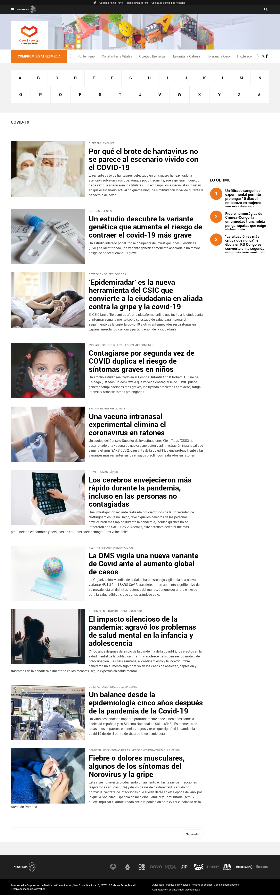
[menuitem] (86, 56)
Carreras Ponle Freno (111, 2)
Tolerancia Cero (218, 56)
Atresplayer (245, 867)
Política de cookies (202, 884)
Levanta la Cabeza (186, 56)
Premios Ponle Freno (137, 2)
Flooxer (262, 867)
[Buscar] (266, 9)
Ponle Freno (86, 56)
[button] (70, 56)
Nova (156, 867)
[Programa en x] (263, 56)
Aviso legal (158, 884)
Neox (141, 867)
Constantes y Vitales (117, 56)
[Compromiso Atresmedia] (29, 35)
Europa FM (213, 867)
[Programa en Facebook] (266, 56)
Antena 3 (113, 867)
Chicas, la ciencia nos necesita (168, 2)
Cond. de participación (226, 884)
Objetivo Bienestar (152, 56)
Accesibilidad (192, 889)
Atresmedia (25, 867)
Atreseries (184, 867)
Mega (170, 867)
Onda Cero (199, 867)
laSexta (127, 867)
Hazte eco (244, 56)
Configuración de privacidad (168, 889)
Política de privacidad (178, 884)
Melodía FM (227, 867)
